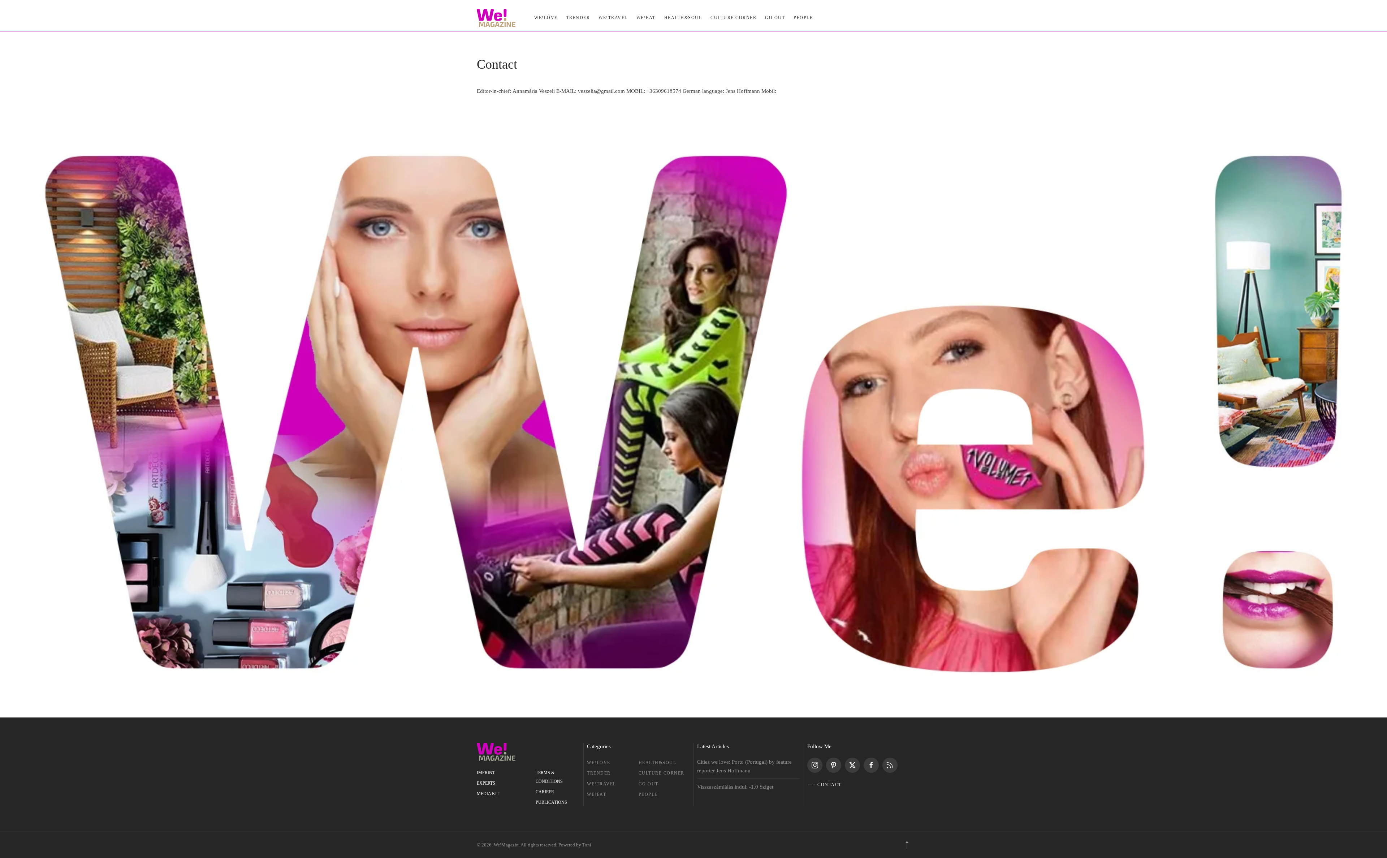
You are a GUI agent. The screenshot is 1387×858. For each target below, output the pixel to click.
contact (829, 784)
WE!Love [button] (546, 17)
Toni (586, 845)
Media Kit (488, 793)
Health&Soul (683, 17)
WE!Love (598, 762)
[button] (907, 845)
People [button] (803, 17)
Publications (551, 802)
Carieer (545, 791)
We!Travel (601, 783)
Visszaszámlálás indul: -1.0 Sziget (735, 787)
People (648, 794)
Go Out (775, 17)
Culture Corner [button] (733, 17)
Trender (599, 773)
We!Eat (646, 17)
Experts (486, 783)
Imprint (486, 772)
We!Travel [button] (613, 17)
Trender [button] (578, 17)
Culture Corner (661, 773)
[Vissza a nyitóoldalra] (496, 18)
